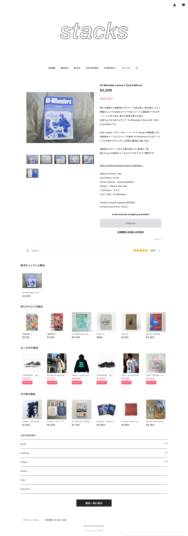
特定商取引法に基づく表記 (56, 520)
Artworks (25, 489)
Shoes (24, 471)
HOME (51, 68)
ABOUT (65, 68)
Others (24, 462)
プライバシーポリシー (31, 520)
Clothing (25, 453)
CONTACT (110, 68)
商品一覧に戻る (94, 503)
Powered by (91, 531)
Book (23, 444)
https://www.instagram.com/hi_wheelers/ (121, 165)
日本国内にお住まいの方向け (131, 232)
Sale (23, 480)
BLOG (77, 68)
